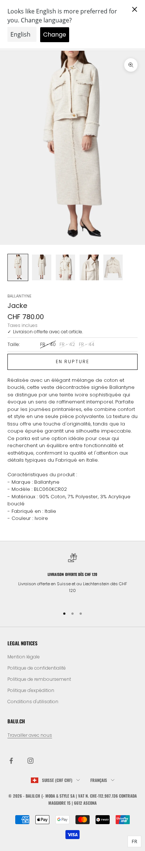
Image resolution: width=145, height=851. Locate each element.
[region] (72, 577)
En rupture (73, 361)
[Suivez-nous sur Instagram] (30, 760)
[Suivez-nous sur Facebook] (11, 760)
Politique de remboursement (39, 679)
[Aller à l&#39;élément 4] (89, 267)
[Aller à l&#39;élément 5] (113, 267)
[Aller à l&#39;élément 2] (41, 267)
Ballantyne (19, 296)
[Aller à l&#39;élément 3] (65, 267)
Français (98, 780)
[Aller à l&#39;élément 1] (17, 267)
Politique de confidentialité (36, 668)
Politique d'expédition (30, 690)
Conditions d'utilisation (32, 701)
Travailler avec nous (29, 735)
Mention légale (23, 657)
